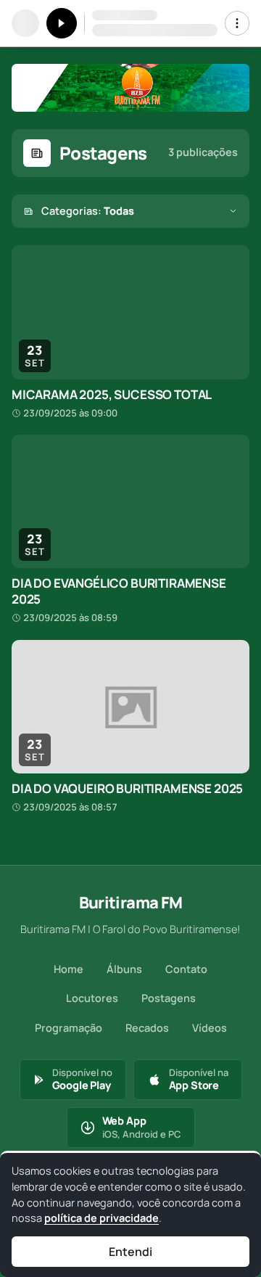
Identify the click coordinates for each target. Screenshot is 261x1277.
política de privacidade (101, 1218)
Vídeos (209, 1028)
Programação (68, 1028)
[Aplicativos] (237, 23)
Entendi (130, 1252)
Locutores (92, 998)
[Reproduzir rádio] (61, 23)
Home (68, 969)
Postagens (168, 998)
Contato (186, 969)
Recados (147, 1028)
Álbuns (124, 969)
